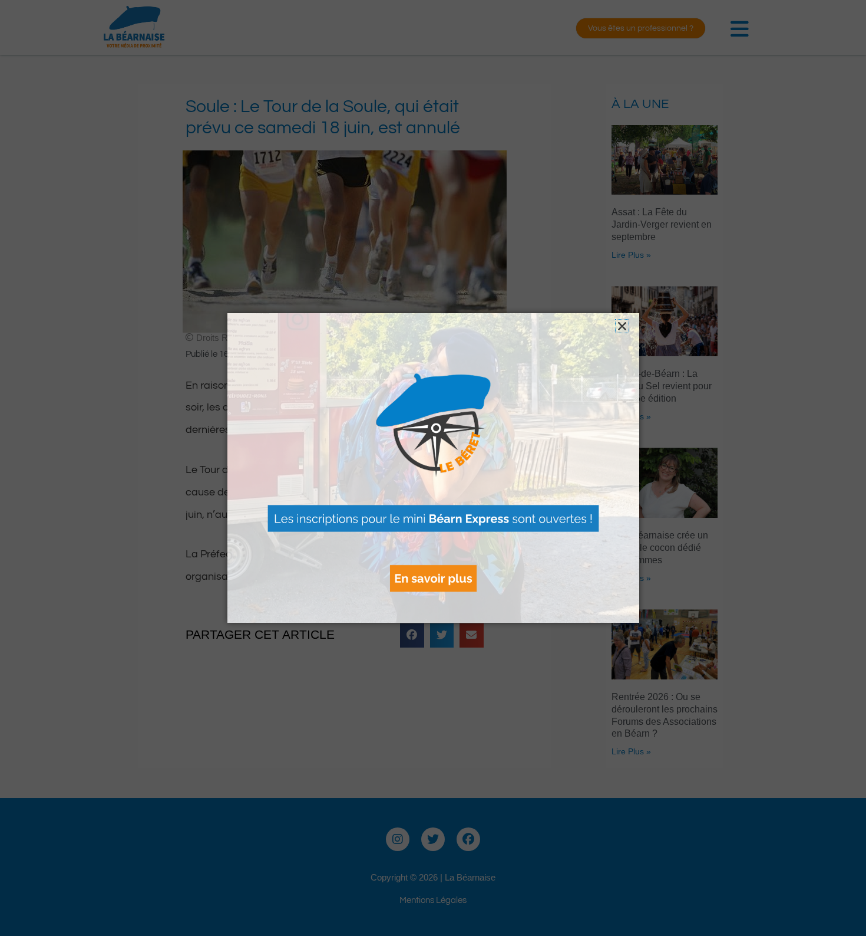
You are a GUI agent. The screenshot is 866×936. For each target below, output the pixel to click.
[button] (622, 326)
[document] (433, 468)
